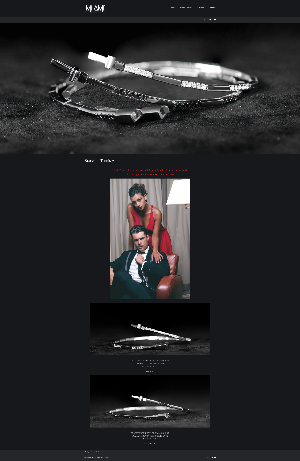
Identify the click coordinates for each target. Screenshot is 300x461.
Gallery (200, 8)
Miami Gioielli (186, 8)
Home (172, 8)
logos (88, 452)
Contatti (212, 8)
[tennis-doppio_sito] (150, 88)
